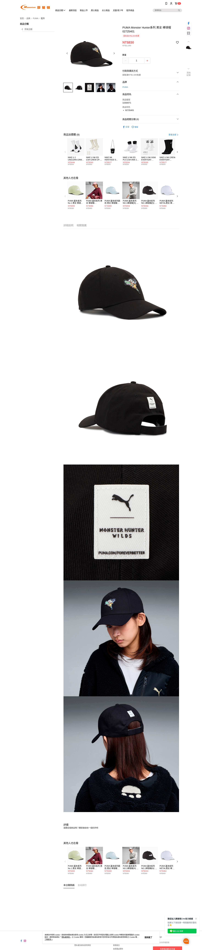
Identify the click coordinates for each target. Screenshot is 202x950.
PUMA (125, 87)
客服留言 (116, 945)
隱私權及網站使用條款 (82, 945)
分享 (127, 127)
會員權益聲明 (118, 949)
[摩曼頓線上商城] (35, 7)
